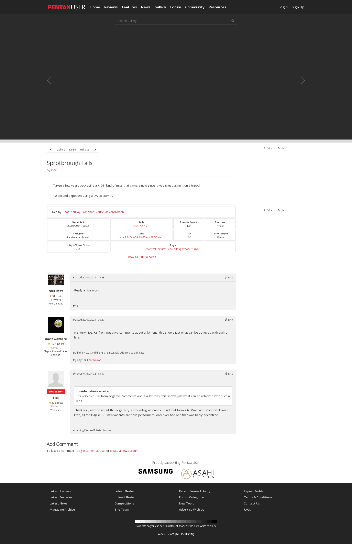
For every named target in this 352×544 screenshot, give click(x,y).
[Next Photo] (300, 80)
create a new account (124, 451)
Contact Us (252, 503)
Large (72, 149)
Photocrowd (94, 360)
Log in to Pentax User (91, 451)
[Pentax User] (67, 5)
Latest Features (61, 497)
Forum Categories (192, 497)
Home (95, 7)
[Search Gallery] (233, 20)
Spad (66, 212)
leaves (171, 249)
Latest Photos (124, 491)
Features (129, 7)
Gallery (160, 7)
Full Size (84, 149)
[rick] (56, 379)
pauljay (75, 212)
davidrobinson (114, 212)
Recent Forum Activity (194, 491)
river (196, 249)
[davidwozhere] (56, 325)
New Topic (186, 503)
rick (54, 170)
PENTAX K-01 (141, 225)
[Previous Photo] (52, 80)
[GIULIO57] (56, 280)
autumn (162, 249)
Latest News (58, 503)
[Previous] (51, 150)
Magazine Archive (62, 509)
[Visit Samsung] (155, 472)
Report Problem (255, 491)
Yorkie (100, 212)
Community (195, 7)
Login (283, 7)
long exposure (184, 249)
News (146, 7)
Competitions (124, 503)
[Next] (95, 150)
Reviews (111, 7)
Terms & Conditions (258, 497)
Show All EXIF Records (141, 257)
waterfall (151, 249)
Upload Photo (124, 497)
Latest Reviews (60, 491)
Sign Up (298, 7)
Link (230, 277)
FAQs (247, 509)
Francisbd (88, 212)
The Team (121, 509)
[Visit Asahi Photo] (197, 474)
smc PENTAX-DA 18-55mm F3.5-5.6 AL (141, 237)
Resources (217, 7)
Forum (175, 7)
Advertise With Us (191, 509)
